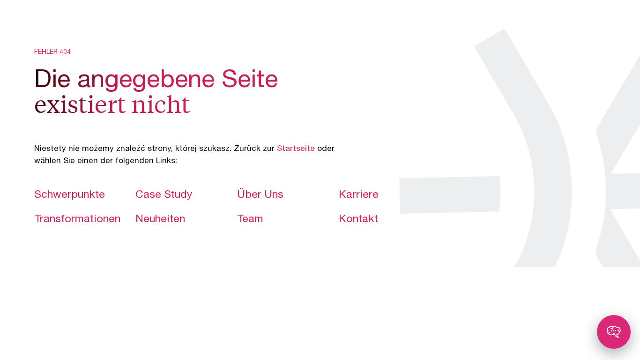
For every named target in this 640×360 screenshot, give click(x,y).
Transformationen (77, 219)
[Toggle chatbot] (614, 332)
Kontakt (358, 219)
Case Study (164, 195)
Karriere (359, 195)
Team (250, 219)
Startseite (296, 149)
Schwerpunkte (69, 195)
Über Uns (260, 195)
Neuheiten (160, 219)
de (577, 20)
